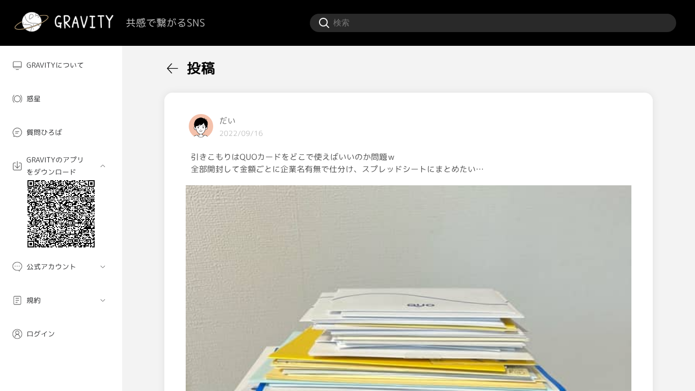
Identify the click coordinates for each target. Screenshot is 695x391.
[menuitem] (61, 65)
